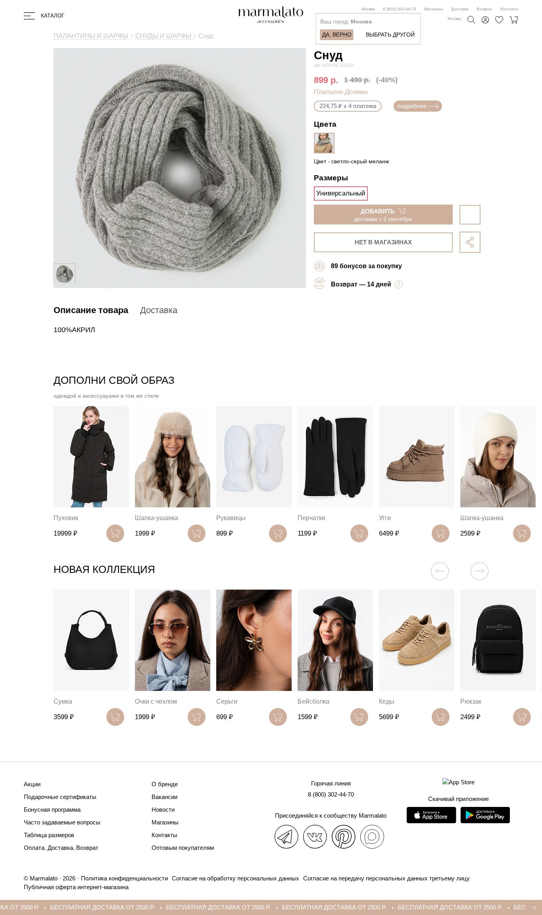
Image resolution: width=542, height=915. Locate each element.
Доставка (460, 9)
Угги (385, 518)
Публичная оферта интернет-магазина (76, 887)
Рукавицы (231, 518)
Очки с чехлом (156, 701)
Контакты (509, 9)
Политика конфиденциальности (124, 878)
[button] (479, 571)
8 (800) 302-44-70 (399, 9)
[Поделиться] (469, 242)
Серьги (226, 701)
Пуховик (66, 518)
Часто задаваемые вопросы (62, 822)
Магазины (433, 9)
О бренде (165, 784)
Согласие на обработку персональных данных (235, 878)
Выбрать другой (390, 34)
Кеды (386, 701)
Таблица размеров (49, 835)
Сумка (63, 701)
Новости (163, 809)
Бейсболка (313, 701)
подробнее (412, 106)
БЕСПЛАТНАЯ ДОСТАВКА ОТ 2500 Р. (78, 907)
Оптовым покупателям (183, 847)
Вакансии (164, 796)
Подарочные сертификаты (60, 796)
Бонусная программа (52, 809)
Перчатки (311, 518)
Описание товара (91, 310)
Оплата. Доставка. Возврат (61, 847)
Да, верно (337, 34)
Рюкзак (470, 701)
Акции (32, 784)
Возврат (484, 9)
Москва (368, 9)
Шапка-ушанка (156, 518)
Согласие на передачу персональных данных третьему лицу (386, 878)
